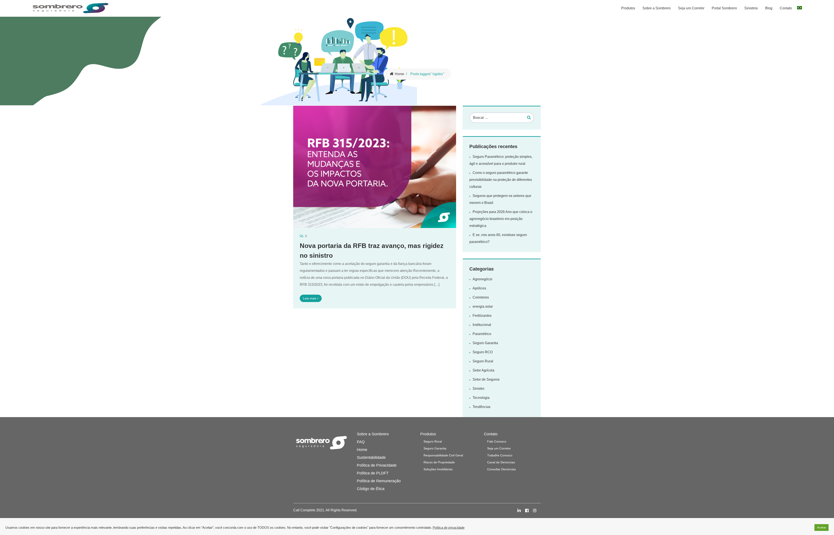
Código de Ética (370, 489)
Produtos (628, 8)
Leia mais (309, 298)
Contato (786, 8)
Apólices (479, 288)
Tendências (481, 407)
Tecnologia (481, 398)
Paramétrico (482, 334)
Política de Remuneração (379, 481)
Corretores (481, 297)
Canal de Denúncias (501, 462)
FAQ (361, 442)
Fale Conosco (496, 441)
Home (399, 74)
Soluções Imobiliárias (438, 469)
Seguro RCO (483, 352)
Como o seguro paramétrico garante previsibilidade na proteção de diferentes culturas (500, 179)
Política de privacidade (449, 527)
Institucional (482, 325)
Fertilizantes (482, 315)
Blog (768, 8)
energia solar (483, 306)
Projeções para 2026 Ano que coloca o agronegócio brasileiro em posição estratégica (500, 219)
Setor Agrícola (483, 370)
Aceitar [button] (821, 527)
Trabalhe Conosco (499, 455)
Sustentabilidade (371, 457)
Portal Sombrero (724, 8)
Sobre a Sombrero (656, 8)
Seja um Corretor (691, 8)
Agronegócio (482, 279)
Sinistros (751, 8)
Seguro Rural (483, 361)
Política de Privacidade (377, 465)
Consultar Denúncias (501, 469)
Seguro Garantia (485, 343)
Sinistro (478, 388)
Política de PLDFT (373, 473)
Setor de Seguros (486, 379)
